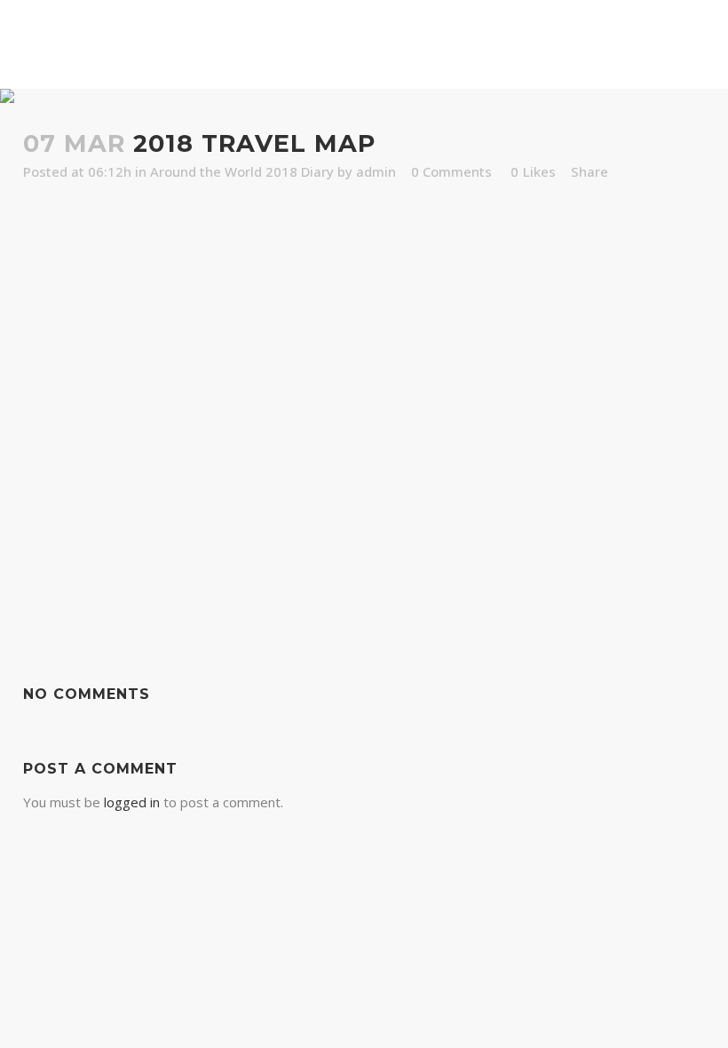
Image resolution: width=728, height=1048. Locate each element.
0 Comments (451, 171)
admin (376, 171)
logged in (132, 802)
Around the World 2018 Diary (242, 171)
